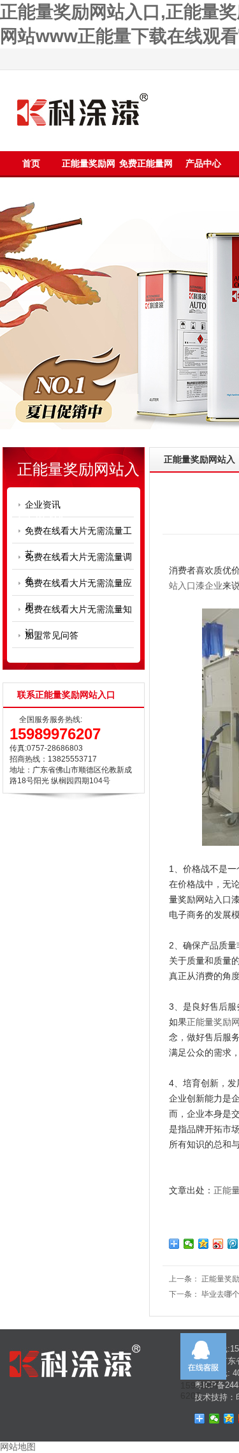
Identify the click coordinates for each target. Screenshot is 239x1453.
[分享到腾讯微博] (233, 1244)
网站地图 (18, 1447)
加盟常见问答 (51, 635)
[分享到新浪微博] (218, 1244)
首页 (31, 163)
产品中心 (203, 163)
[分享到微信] (189, 1244)
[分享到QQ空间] (203, 1244)
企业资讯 (43, 504)
